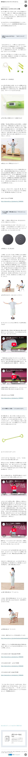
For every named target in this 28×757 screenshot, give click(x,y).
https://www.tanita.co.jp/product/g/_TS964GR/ (12, 666)
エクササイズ (14, 725)
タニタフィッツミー (8, 725)
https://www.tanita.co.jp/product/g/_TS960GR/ (12, 201)
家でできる (20, 725)
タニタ (3, 725)
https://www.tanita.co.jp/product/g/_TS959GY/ (12, 398)
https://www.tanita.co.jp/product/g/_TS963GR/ (12, 656)
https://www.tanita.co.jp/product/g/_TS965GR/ (12, 675)
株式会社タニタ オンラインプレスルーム (9, 1)
